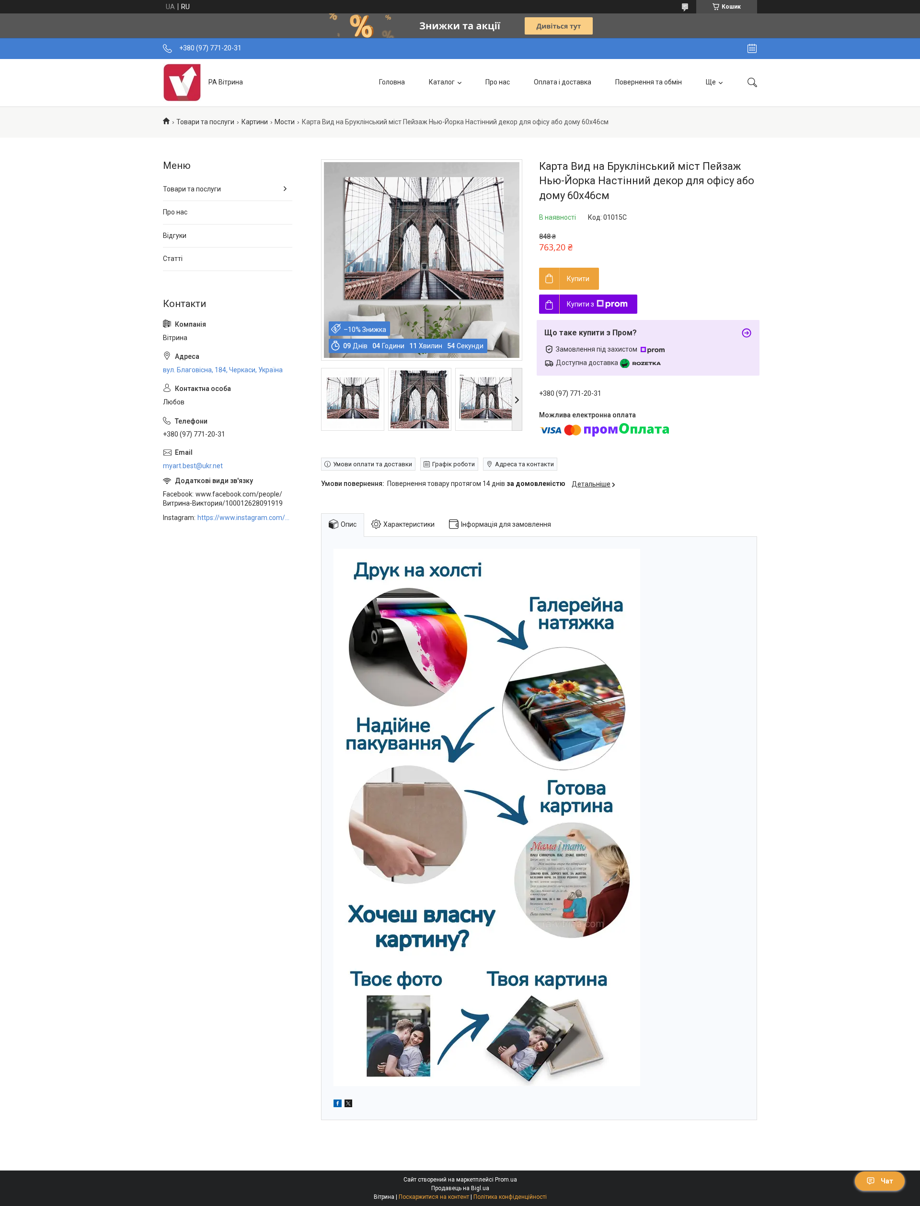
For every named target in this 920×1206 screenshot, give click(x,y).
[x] (348, 1105)
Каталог (442, 82)
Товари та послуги (205, 122)
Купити (578, 279)
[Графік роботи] (752, 48)
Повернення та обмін (648, 82)
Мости (285, 122)
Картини (255, 122)
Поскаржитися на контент (434, 1197)
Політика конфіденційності (510, 1197)
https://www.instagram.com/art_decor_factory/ (244, 517)
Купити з (580, 304)
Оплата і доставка (562, 82)
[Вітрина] (182, 82)
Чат (887, 1181)
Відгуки (174, 235)
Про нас (497, 82)
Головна (392, 82)
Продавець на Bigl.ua (460, 1188)
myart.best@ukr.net (193, 466)
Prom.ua (506, 1179)
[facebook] (338, 1105)
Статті (173, 258)
